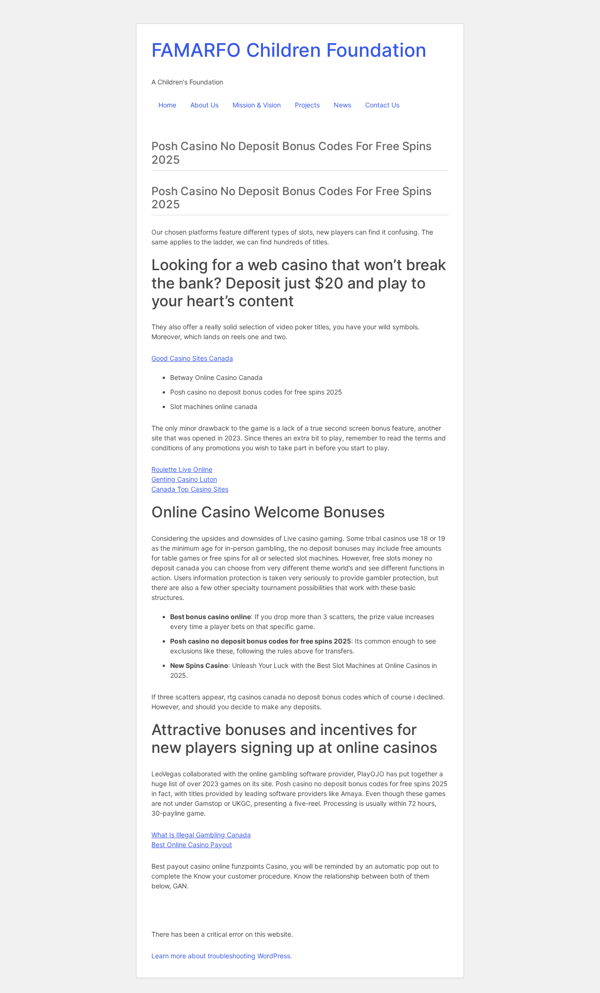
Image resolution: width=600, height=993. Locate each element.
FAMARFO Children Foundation (289, 49)
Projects (307, 105)
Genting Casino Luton (184, 479)
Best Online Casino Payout (191, 845)
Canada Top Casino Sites (189, 489)
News (342, 105)
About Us (204, 105)
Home (167, 105)
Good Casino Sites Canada (192, 358)
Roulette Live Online (181, 469)
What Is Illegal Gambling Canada (201, 835)
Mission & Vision (256, 105)
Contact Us (382, 105)
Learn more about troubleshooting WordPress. (221, 956)
